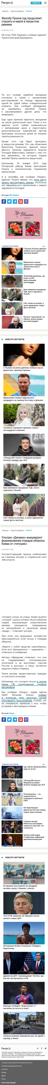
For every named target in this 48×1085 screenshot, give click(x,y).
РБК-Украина (14, 195)
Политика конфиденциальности (12, 1066)
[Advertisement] (24, 65)
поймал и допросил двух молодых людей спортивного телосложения (24, 698)
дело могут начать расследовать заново (24, 181)
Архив (3, 1076)
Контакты (5, 1069)
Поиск (3, 1079)
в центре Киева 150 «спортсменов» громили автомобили (24, 684)
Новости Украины (17, 11)
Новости (36, 3)
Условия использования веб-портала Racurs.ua (17, 1063)
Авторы (4, 1072)
